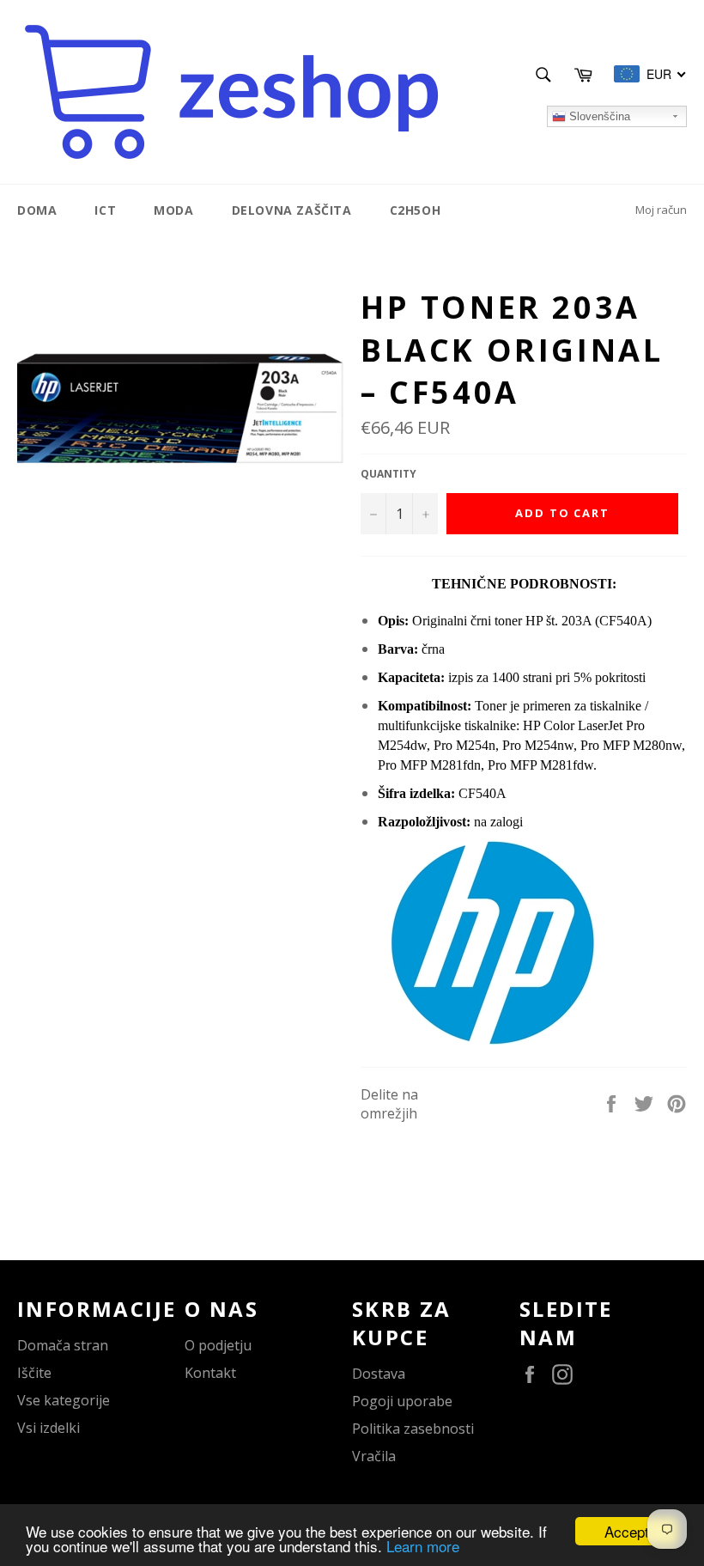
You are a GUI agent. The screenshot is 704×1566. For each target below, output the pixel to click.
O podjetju (218, 1345)
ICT (105, 210)
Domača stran (62, 1345)
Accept (626, 1531)
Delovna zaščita (292, 210)
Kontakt (210, 1372)
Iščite (34, 1372)
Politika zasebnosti (413, 1428)
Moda (173, 210)
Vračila (374, 1456)
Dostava (378, 1373)
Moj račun (661, 209)
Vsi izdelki (48, 1427)
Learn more (422, 1546)
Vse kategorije (63, 1400)
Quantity (388, 474)
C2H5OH (415, 210)
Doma (37, 210)
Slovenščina (598, 116)
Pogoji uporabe (402, 1401)
